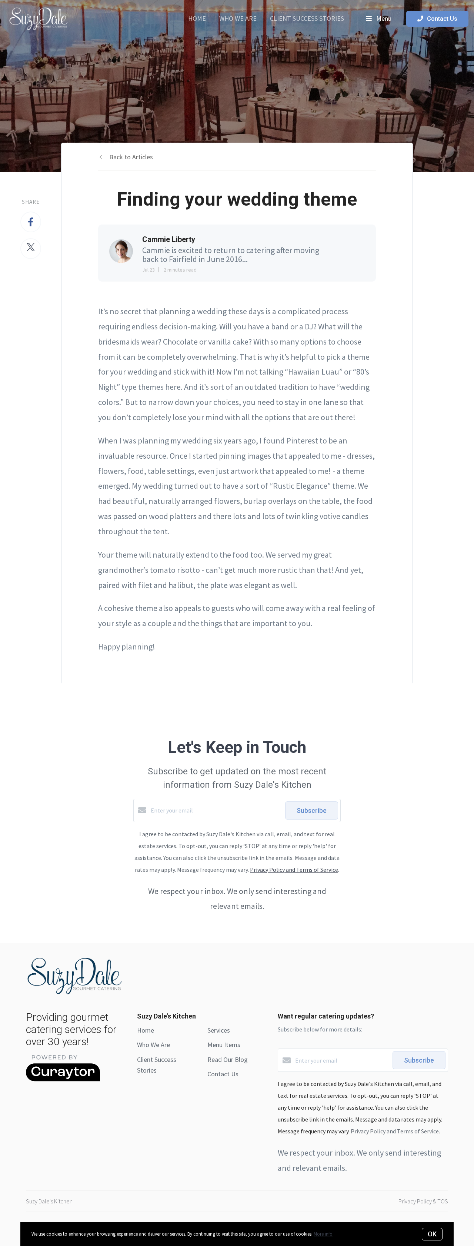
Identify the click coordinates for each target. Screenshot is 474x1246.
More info (323, 1234)
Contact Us (222, 1074)
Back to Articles (131, 157)
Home (197, 18)
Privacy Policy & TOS (423, 1201)
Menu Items (223, 1044)
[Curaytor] (63, 1079)
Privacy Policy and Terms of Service (294, 869)
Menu (383, 18)
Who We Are (238, 18)
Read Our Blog (227, 1059)
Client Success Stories (307, 18)
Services (218, 1030)
